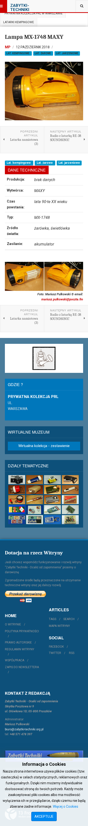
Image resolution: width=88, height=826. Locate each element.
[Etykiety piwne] (70, 499)
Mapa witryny (59, 626)
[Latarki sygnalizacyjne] (52, 499)
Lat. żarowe (43, 53)
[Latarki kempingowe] (16, 489)
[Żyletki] (34, 519)
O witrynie (13, 624)
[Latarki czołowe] (52, 479)
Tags (52, 619)
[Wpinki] (70, 509)
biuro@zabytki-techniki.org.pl (24, 729)
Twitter (55, 653)
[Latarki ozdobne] (70, 489)
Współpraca (14, 660)
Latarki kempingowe (18, 22)
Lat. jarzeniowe (67, 53)
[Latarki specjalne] (34, 499)
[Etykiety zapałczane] (16, 509)
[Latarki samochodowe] (16, 499)
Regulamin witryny (19, 649)
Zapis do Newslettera (22, 667)
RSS (71, 653)
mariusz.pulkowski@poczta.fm (62, 299)
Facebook (56, 646)
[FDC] (34, 509)
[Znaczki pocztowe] (16, 519)
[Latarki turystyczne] (52, 489)
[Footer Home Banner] (44, 756)
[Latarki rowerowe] (34, 489)
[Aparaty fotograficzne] (16, 479)
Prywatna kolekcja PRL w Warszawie (33, 13)
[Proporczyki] (52, 509)
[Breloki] (52, 519)
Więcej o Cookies (65, 806)
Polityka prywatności (22, 631)
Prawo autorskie (18, 642)
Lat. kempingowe (18, 53)
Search (69, 619)
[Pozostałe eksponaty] (70, 519)
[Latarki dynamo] (70, 479)
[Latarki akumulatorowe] (34, 479)
